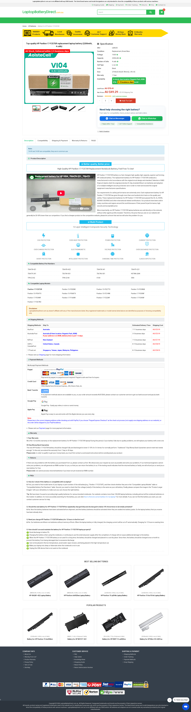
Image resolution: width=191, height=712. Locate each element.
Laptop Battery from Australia (58, 12)
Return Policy (78, 665)
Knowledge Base (79, 659)
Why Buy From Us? (30, 657)
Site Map (27, 667)
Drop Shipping (128, 662)
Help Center (78, 657)
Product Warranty (30, 659)
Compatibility (42, 141)
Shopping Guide (98, 5)
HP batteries (32, 26)
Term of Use (28, 665)
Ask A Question (104, 131)
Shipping (111, 5)
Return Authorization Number (83, 667)
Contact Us (161, 5)
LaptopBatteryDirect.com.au (69, 703)
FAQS (93, 141)
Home (24, 26)
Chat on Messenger (116, 118)
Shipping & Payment (60, 141)
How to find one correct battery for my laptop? (100, 497)
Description (28, 141)
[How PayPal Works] (123, 685)
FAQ (152, 5)
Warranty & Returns (79, 141)
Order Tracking (132, 5)
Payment (120, 5)
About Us (28, 654)
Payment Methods (130, 659)
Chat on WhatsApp (148, 118)
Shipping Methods (130, 654)
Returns (144, 5)
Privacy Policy (29, 662)
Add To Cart (127, 101)
